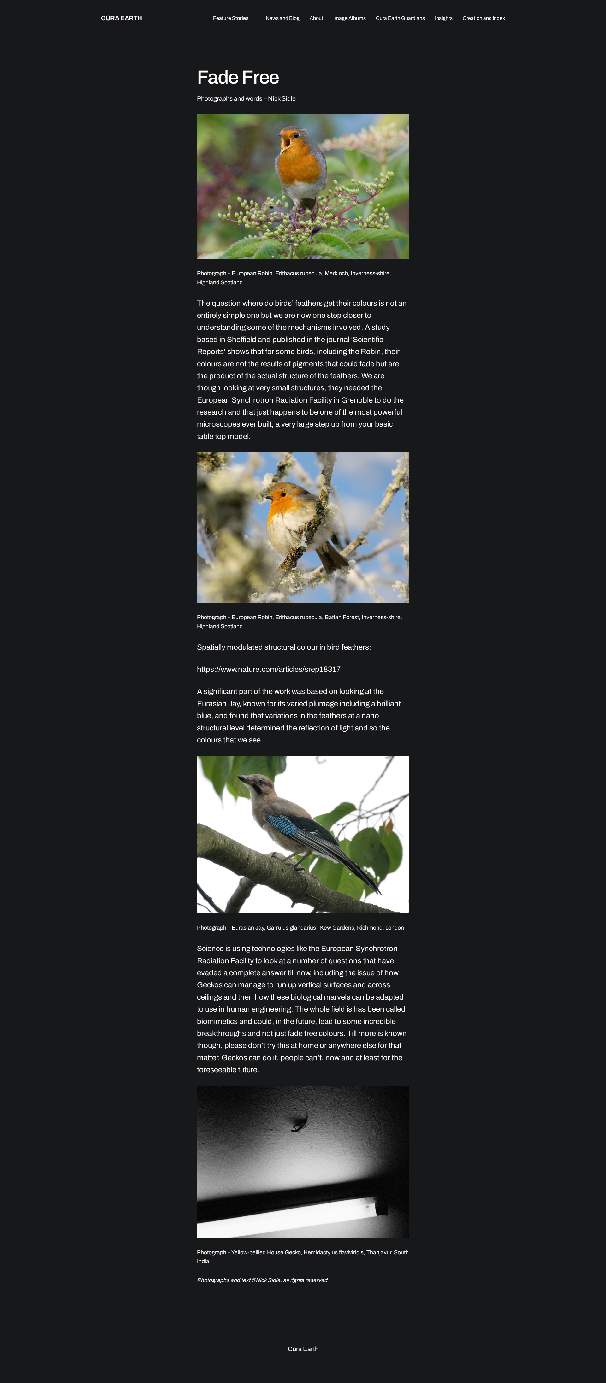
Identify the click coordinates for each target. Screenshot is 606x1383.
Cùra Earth (121, 18)
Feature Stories (230, 18)
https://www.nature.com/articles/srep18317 (269, 669)
